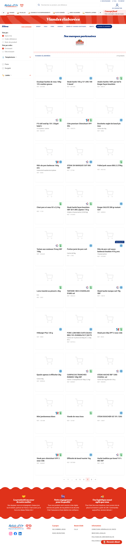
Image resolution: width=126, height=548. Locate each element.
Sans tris (8, 36)
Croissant (8, 48)
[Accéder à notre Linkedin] (20, 533)
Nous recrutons (58, 533)
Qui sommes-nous (59, 529)
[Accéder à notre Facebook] (15, 533)
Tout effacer (26, 26)
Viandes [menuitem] (11, 12)
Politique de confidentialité (103, 537)
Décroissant (9, 52)
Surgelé (8, 68)
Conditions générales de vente (104, 529)
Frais (7, 64)
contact (122, 1)
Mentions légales (99, 533)
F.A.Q (76, 529)
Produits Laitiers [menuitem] (90, 12)
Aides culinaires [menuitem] (75, 12)
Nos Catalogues (106, 1)
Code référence (11, 39)
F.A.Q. (115, 1)
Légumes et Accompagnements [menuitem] (40, 12)
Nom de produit (11, 42)
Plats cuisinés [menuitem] (60, 12)
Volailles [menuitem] (22, 12)
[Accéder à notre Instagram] (10, 533)
